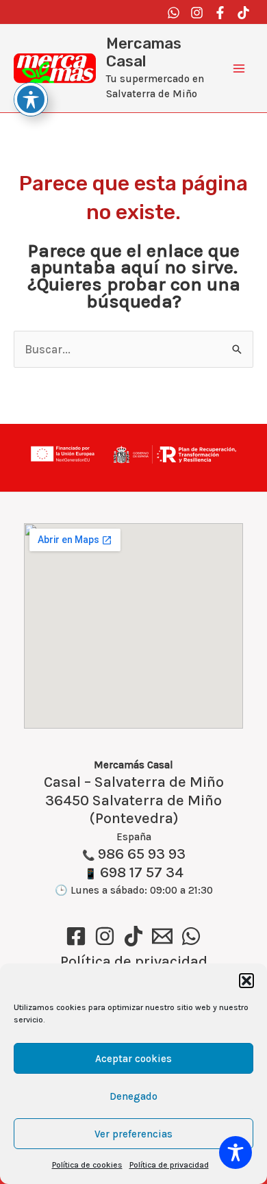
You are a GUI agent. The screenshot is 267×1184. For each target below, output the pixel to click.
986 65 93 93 (142, 854)
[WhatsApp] (191, 936)
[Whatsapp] (173, 12)
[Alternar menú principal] (239, 68)
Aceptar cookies (133, 1059)
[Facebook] (220, 12)
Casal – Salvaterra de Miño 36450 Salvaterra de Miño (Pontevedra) (134, 800)
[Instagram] (196, 12)
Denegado (133, 1096)
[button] (246, 980)
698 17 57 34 (141, 872)
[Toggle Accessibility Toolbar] (235, 1152)
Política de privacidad (169, 1165)
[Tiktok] (243, 12)
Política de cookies (87, 1165)
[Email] (162, 936)
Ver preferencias (133, 1134)
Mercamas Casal (143, 52)
